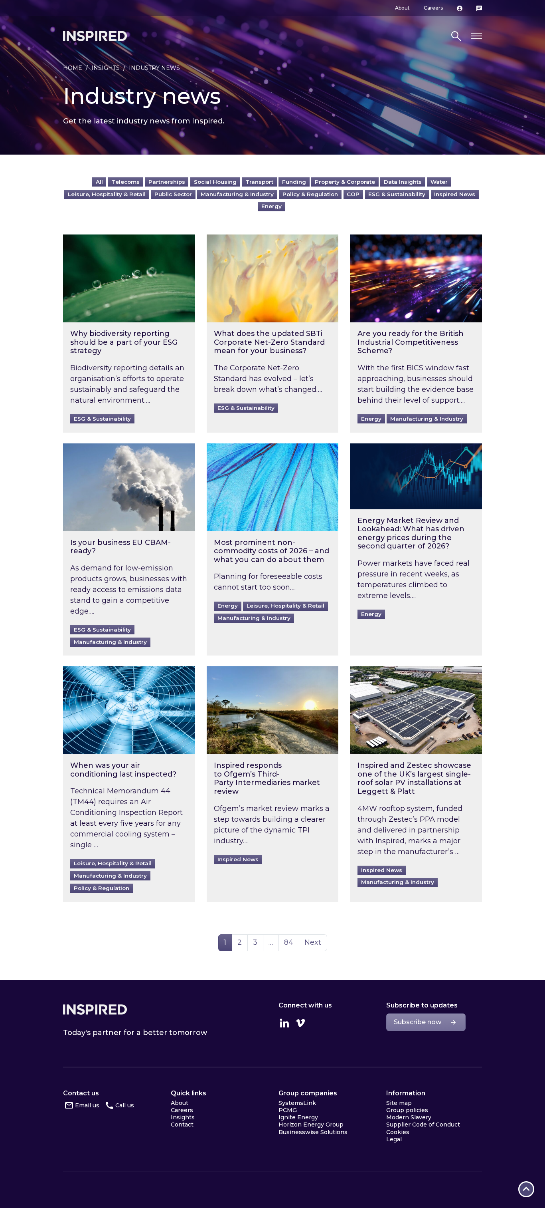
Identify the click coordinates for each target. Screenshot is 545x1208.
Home (72, 68)
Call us (124, 1105)
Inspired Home (95, 36)
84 (291, 942)
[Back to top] (526, 1189)
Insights (105, 68)
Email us (87, 1105)
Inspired (95, 1009)
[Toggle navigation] (476, 36)
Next (312, 942)
